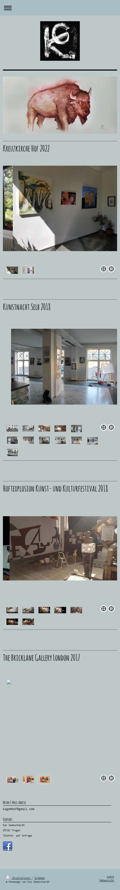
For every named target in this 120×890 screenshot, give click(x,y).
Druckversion (21, 878)
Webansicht (107, 880)
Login (110, 876)
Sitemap (39, 878)
